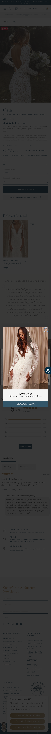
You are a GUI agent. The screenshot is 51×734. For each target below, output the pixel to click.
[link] (25, 358)
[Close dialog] (46, 330)
